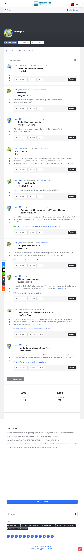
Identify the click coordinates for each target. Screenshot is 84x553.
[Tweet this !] (3, 266)
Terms (33, 549)
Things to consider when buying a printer (29, 280)
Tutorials (42, 309)
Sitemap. (50, 549)
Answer (71, 79)
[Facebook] (8, 536)
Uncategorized (43, 65)
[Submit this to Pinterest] (3, 276)
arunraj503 (19, 31)
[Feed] (52, 536)
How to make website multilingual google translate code (38, 447)
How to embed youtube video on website (31, 69)
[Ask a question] (80, 549)
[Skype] (32, 536)
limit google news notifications (31, 525)
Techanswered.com (45, 546)
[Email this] (3, 270)
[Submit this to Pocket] (3, 286)
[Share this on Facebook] (3, 263)
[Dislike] (9, 81)
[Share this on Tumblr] (3, 279)
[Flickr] (36, 536)
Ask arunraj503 (10, 42)
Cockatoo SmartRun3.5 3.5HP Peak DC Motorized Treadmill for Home (34, 436)
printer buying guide (48, 525)
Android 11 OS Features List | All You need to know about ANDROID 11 (44, 211)
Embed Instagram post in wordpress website (29, 123)
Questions (38, 42)
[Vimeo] (28, 536)
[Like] (9, 75)
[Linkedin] (16, 536)
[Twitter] (12, 536)
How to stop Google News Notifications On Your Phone (37, 313)
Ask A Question (74, 10)
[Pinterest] (48, 536)
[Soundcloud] (40, 536)
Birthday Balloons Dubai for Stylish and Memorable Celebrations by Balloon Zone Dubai (48, 444)
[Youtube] (24, 536)
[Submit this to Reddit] (3, 289)
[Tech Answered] (43, 3)
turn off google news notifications (17, 528)
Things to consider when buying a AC (29, 247)
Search (9, 10)
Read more (69, 163)
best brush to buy (21, 152)
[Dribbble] (20, 536)
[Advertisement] (42, 474)
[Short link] (3, 283)
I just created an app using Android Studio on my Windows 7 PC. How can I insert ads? (45, 433)
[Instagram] (44, 536)
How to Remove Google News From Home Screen (35, 349)
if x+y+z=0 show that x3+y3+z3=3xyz (27, 184)
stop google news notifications (66, 525)
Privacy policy (40, 549)
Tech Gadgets (46, 207)
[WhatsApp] (3, 273)
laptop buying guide (13, 525)
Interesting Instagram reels (23, 94)
